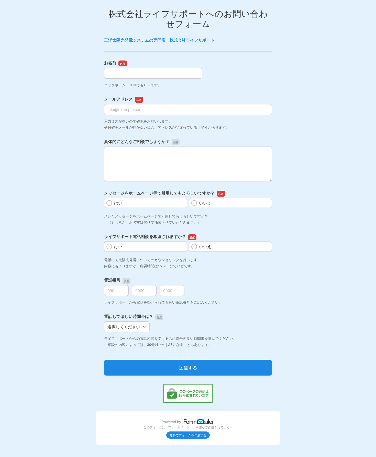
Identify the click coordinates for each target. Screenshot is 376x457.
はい (118, 203)
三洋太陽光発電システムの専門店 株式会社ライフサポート (159, 40)
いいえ (205, 203)
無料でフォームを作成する (188, 435)
